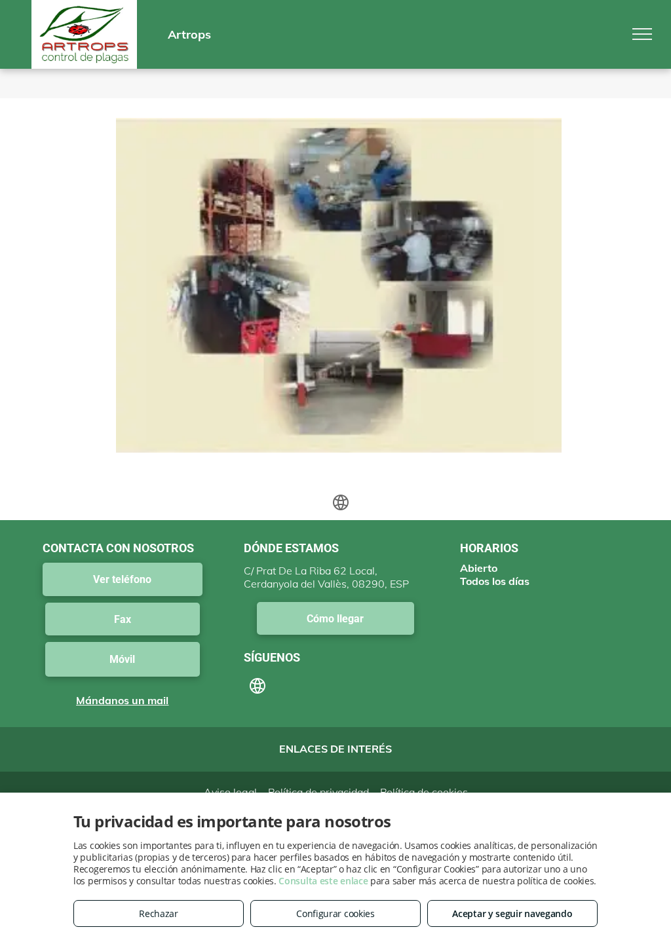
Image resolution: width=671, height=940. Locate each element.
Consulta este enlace (323, 880)
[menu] (642, 34)
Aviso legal (230, 792)
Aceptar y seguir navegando (512, 913)
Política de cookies (424, 792)
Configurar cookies (335, 913)
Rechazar (158, 913)
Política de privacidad (318, 792)
